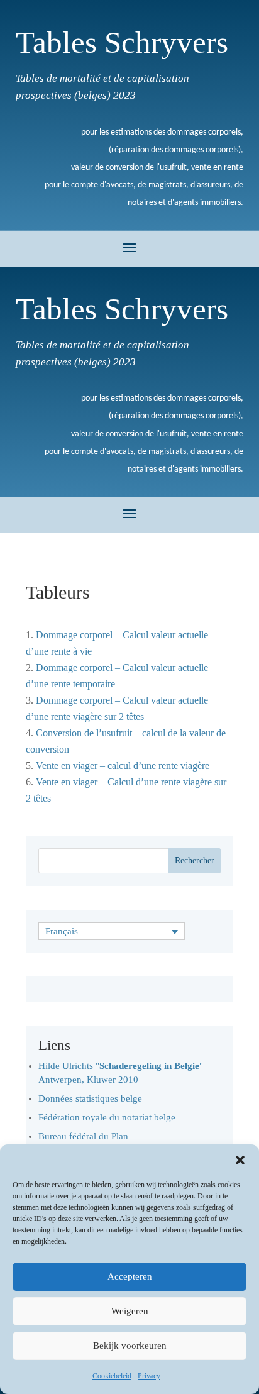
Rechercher (194, 860)
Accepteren (129, 1276)
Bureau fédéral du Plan (83, 1136)
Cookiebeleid (111, 1375)
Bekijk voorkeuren (130, 1346)
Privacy (149, 1375)
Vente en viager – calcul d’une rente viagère (122, 765)
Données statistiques (79, 1098)
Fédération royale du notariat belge (106, 1117)
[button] (240, 1160)
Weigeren (129, 1311)
